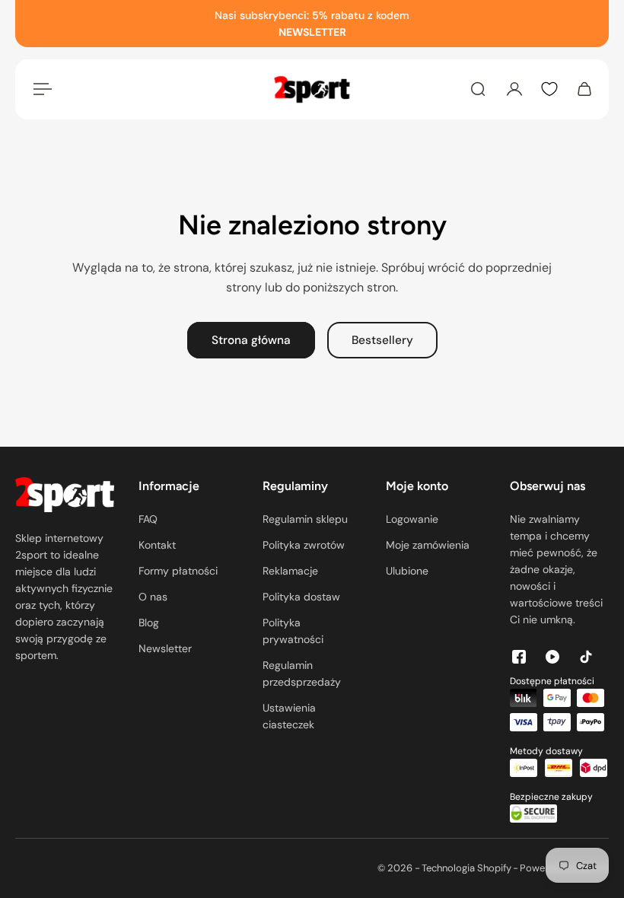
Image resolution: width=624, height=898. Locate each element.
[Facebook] (519, 657)
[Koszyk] (584, 89)
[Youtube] (552, 657)
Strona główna (251, 340)
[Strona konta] (514, 89)
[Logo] (312, 89)
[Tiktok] (586, 657)
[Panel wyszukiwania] (478, 89)
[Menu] (39, 89)
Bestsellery (382, 340)
